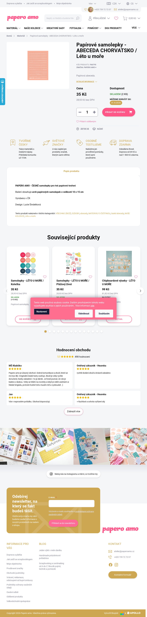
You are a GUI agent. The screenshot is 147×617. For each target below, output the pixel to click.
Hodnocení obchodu (73, 350)
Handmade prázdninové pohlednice (49, 556)
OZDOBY (75, 213)
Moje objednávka (63, 3)
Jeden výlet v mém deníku (50, 550)
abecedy (84, 213)
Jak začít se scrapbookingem (39, 3)
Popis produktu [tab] (71, 171)
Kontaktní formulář (122, 575)
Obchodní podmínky (15, 573)
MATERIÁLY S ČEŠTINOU (99, 213)
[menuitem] (14, 28)
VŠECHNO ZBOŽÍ (63, 213)
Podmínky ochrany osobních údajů (19, 586)
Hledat (78, 18)
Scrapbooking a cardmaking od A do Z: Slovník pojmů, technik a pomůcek (51, 566)
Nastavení (41, 311)
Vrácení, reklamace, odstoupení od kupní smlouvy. (20, 578)
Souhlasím (104, 313)
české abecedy (117, 213)
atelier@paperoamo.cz (124, 551)
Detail (119, 319)
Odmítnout (83, 313)
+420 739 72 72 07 (122, 557)
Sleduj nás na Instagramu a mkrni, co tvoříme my (76, 474)
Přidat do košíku (115, 112)
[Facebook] (110, 564)
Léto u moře (30, 216)
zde (92, 305)
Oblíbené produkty (15, 596)
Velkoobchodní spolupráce (18, 601)
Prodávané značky (15, 568)
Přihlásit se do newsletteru (63, 523)
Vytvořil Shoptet (111, 613)
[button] (45, 331)
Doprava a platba (14, 3)
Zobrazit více (73, 411)
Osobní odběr (13, 592)
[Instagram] (116, 564)
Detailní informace (85, 82)
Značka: (86, 67)
